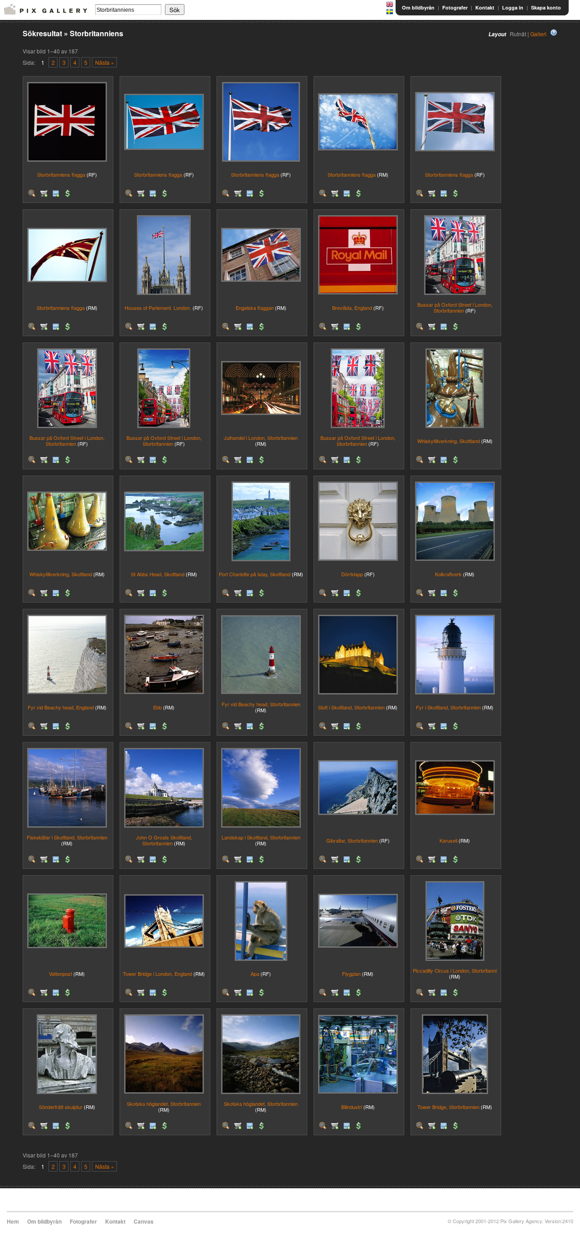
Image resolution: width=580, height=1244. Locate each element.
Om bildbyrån (418, 7)
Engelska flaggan (255, 307)
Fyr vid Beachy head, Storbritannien (261, 704)
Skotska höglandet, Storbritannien (164, 1103)
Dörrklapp (352, 574)
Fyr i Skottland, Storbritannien (448, 707)
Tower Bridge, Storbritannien (448, 1106)
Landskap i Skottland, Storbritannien (261, 837)
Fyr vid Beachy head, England (61, 707)
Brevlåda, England (352, 307)
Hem (13, 1221)
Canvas (144, 1221)
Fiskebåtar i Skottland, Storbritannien (67, 837)
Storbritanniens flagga (61, 174)
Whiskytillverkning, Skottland (448, 440)
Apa (255, 973)
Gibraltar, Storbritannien (352, 840)
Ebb (157, 707)
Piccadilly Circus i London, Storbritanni (455, 970)
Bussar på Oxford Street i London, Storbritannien (455, 307)
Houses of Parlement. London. (158, 307)
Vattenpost (60, 973)
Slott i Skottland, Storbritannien (351, 707)
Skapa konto (546, 7)
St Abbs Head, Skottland (157, 574)
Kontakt (484, 7)
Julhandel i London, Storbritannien (261, 437)
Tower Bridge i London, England (157, 973)
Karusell (448, 840)
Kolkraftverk (448, 574)
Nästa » (104, 62)
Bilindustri (351, 1106)
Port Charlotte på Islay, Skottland (254, 574)
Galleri (538, 34)
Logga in (512, 7)
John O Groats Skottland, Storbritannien (164, 840)
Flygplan (351, 973)
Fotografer (455, 7)
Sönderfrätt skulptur (60, 1106)
